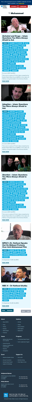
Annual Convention (7, 360)
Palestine (5, 349)
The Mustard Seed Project (23, 339)
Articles (19, 322)
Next (23, 311)
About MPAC (6, 322)
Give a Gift (20, 357)
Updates (18, 319)
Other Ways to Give (22, 362)
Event (3, 354)
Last (28, 311)
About (3, 319)
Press (4, 324)
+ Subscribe (23, 6)
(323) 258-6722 (23, 376)
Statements (20, 330)
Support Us (19, 354)
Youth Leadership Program (23, 342)
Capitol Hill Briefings (7, 364)
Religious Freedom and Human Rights (8, 346)
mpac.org (21, 3)
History (4, 326)
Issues (3, 336)
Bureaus (4, 328)
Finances (5, 332)
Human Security (6, 343)
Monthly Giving (21, 360)
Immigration (5, 351)
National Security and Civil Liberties (7, 340)
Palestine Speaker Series (8, 357)
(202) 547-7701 (23, 385)
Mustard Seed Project (8, 362)
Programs (19, 336)
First (3, 310)
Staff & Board (6, 330)
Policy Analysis (21, 326)
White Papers (21, 328)
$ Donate (14, 6)
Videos (19, 324)
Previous (9, 310)
